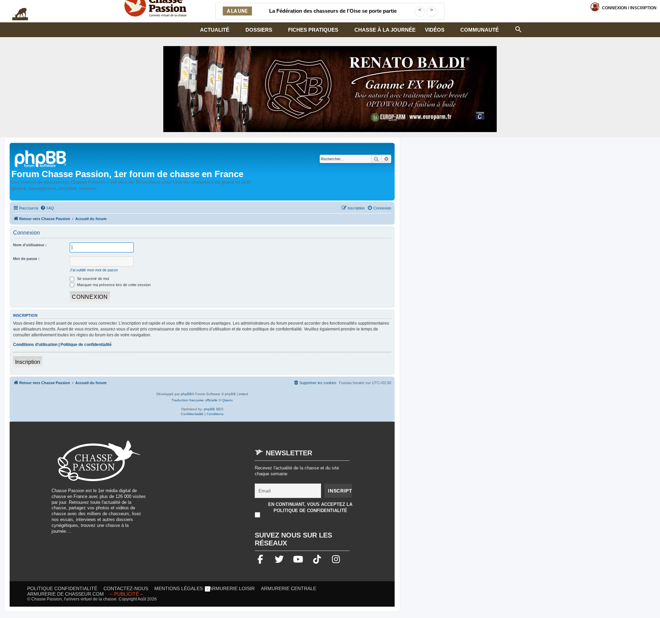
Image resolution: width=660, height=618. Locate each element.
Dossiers (258, 30)
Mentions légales (178, 588)
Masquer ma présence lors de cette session (113, 285)
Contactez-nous (125, 588)
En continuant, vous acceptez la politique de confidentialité (310, 507)
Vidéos (434, 30)
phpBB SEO (213, 409)
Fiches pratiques (313, 30)
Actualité (214, 30)
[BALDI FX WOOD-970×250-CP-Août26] (330, 89)
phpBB (186, 394)
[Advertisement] (211, 489)
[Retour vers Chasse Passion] (40, 158)
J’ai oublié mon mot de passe (94, 270)
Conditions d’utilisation (35, 344)
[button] (518, 28)
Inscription (27, 362)
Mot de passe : (26, 259)
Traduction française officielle (195, 400)
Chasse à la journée (385, 30)
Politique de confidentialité (86, 344)
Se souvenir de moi (92, 279)
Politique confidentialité (62, 588)
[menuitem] (47, 208)
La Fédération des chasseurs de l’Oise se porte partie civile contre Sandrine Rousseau (333, 15)
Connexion (629, 8)
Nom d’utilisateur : (30, 245)
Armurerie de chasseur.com (65, 594)
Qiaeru (227, 400)
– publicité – (126, 594)
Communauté (479, 30)
